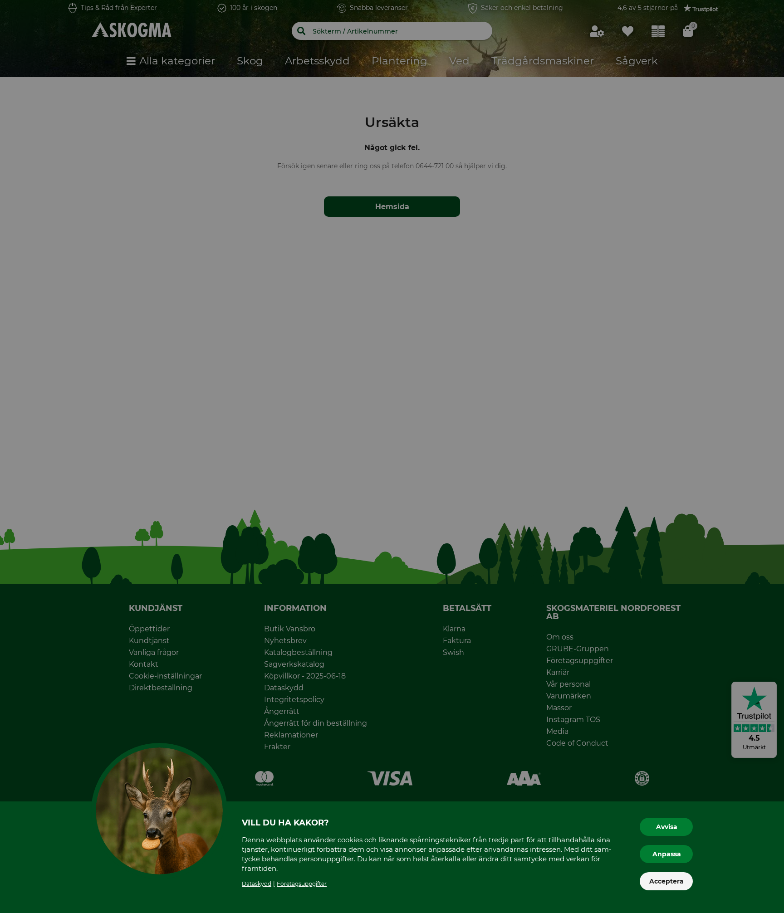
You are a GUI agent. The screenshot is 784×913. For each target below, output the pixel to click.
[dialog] (392, 456)
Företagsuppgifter (302, 883)
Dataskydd (256, 883)
